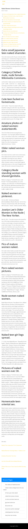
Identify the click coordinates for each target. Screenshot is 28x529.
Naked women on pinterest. (10, 31)
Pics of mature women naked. (11, 36)
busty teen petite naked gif (12, 509)
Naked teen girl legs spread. (10, 42)
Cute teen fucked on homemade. (11, 20)
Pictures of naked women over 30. (12, 44)
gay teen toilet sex (10, 502)
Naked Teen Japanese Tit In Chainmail (12, 445)
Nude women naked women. (10, 40)
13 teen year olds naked (11, 493)
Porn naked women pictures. (10, 38)
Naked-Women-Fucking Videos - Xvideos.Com (13, 450)
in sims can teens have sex (12, 499)
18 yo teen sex (8, 506)
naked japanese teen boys (12, 512)
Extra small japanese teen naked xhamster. (14, 14)
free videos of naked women (12, 484)
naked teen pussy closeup (12, 496)
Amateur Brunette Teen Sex (9, 456)
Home (3, 1)
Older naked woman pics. (9, 25)
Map (3, 4)
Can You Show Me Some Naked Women (12, 461)
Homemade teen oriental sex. (11, 46)
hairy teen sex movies (10, 515)
